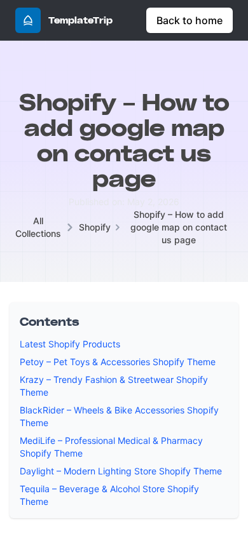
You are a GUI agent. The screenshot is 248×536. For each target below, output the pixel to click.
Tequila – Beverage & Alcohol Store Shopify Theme (109, 495)
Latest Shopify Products (70, 343)
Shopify (95, 227)
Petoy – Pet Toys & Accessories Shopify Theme (118, 361)
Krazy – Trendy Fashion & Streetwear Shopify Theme (114, 386)
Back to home (189, 20)
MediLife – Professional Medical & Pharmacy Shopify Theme (111, 447)
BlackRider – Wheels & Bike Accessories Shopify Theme (119, 416)
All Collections (38, 227)
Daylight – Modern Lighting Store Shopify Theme (121, 471)
